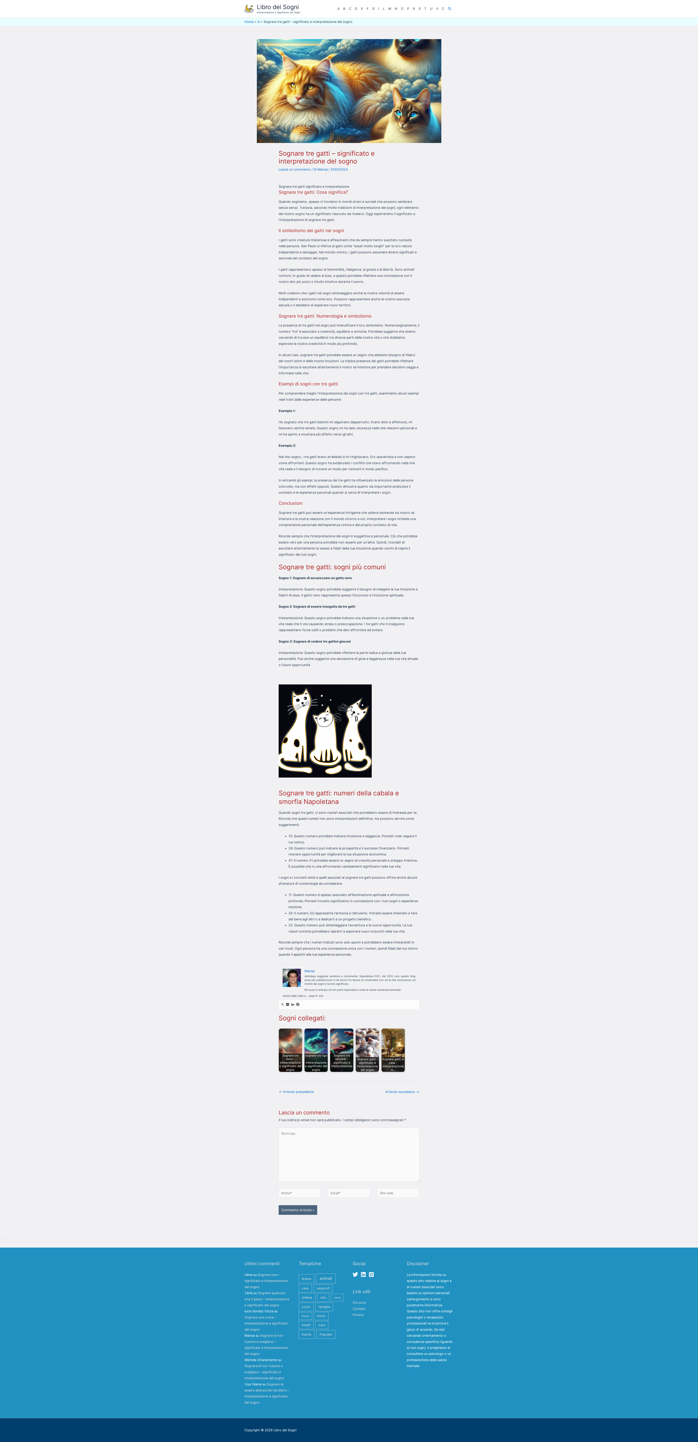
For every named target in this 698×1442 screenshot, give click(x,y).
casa (305, 1288)
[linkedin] (364, 1274)
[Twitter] (282, 1005)
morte (306, 1334)
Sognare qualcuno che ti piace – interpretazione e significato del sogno (266, 1299)
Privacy (358, 1315)
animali (326, 1278)
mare (321, 1325)
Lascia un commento (295, 169)
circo (337, 1297)
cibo (323, 1297)
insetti (306, 1325)
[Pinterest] (297, 1005)
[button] (450, 9)
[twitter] (356, 1274)
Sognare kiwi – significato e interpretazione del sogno (266, 1281)
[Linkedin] (292, 1005)
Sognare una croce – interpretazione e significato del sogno (266, 1323)
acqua (306, 1278)
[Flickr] (287, 1005)
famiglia (324, 1307)
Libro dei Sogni (278, 7)
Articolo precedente (296, 1092)
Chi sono (359, 1302)
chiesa (307, 1297)
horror (321, 1316)
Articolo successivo (402, 1092)
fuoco (305, 1316)
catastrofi (323, 1288)
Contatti (359, 1309)
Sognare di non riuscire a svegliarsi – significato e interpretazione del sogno (264, 1372)
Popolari (326, 1334)
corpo (306, 1307)
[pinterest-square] (372, 1274)
